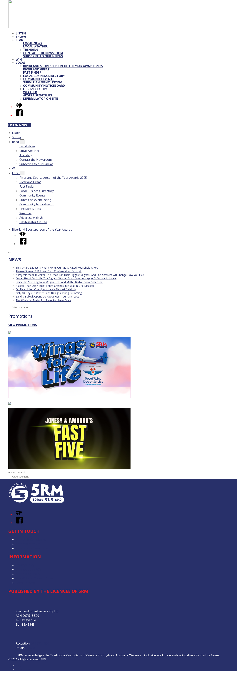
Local (21, 63)
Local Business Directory (44, 76)
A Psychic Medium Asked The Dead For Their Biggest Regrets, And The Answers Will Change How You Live (80, 275)
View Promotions (22, 325)
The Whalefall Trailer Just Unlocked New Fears (43, 300)
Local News (32, 43)
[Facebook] (19, 115)
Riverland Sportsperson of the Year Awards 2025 (63, 66)
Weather (30, 92)
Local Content (25, 583)
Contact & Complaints (31, 539)
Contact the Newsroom (43, 53)
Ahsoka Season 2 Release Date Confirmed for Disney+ (48, 271)
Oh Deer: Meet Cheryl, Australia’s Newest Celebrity (46, 289)
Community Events (38, 79)
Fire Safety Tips (35, 89)
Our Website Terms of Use (34, 578)
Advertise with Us (37, 95)
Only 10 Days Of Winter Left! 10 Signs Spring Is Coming (49, 293)
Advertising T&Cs (28, 574)
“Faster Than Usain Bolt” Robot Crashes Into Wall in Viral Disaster (55, 286)
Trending (31, 50)
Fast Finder (32, 72)
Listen (21, 33)
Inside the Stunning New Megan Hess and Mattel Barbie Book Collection (59, 282)
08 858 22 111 (35, 648)
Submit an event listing (42, 82)
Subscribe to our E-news (43, 56)
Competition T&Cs (28, 569)
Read (19, 40)
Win (19, 59)
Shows (21, 37)
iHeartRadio (23, 669)
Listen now (17, 125)
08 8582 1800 (40, 643)
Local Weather (35, 46)
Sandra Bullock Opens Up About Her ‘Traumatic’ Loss (47, 296)
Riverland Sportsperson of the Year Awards (42, 229)
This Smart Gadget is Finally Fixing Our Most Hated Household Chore (57, 267)
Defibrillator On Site (40, 99)
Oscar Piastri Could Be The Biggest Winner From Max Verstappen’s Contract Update (66, 278)
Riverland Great (36, 69)
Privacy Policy (25, 565)
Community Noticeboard (44, 86)
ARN (18, 665)
